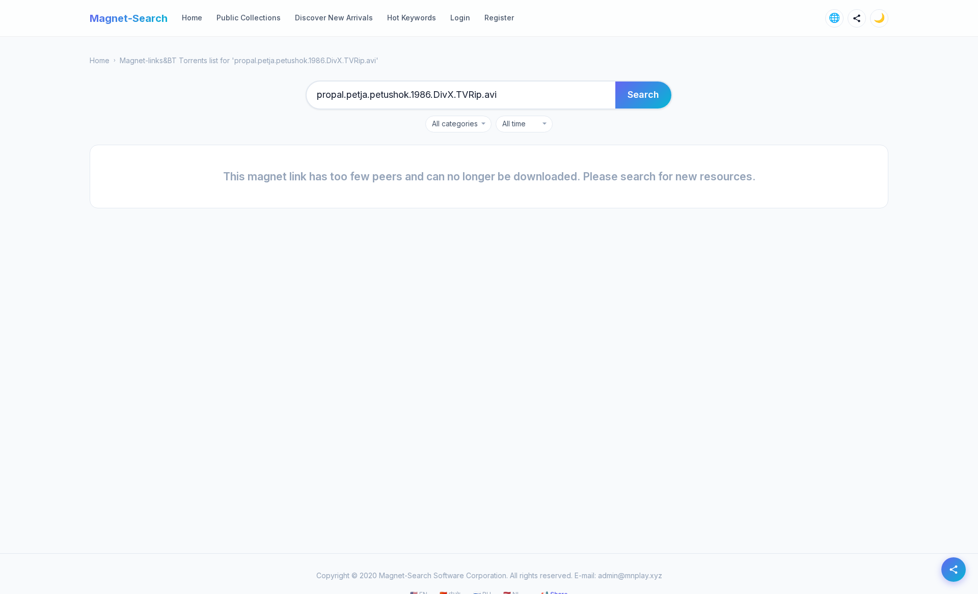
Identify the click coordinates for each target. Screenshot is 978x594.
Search (643, 94)
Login (460, 17)
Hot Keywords (411, 17)
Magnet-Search (129, 18)
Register (499, 17)
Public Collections (248, 17)
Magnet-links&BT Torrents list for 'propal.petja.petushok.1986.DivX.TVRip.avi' (249, 60)
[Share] (857, 18)
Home (192, 17)
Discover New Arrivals (334, 17)
